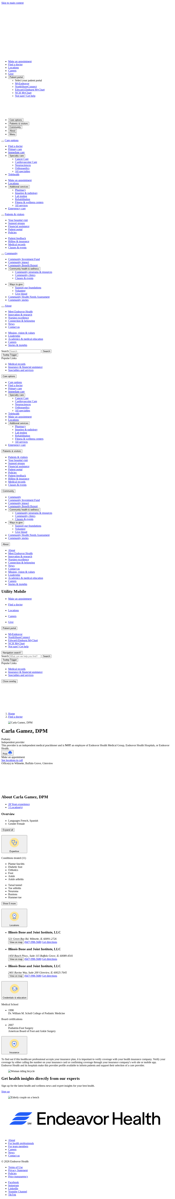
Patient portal (16, 77)
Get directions (49, 942)
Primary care (15, 149)
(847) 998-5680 (32, 942)
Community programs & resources (33, 272)
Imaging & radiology (26, 193)
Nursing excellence (18, 317)
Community (15, 127)
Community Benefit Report (23, 265)
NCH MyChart (23, 92)
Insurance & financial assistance (25, 367)
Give (11, 73)
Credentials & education (14, 997)
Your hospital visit (18, 220)
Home (11, 713)
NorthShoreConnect (26, 86)
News (11, 323)
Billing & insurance (18, 241)
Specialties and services (20, 370)
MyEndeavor (22, 83)
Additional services (19, 186)
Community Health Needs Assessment (29, 296)
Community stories (18, 299)
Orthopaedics (22, 168)
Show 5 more (9, 903)
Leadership (14, 335)
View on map (16, 942)
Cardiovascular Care (26, 162)
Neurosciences (23, 165)
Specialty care (17, 155)
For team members (18, 1146)
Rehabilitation (22, 199)
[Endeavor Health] (87, 113)
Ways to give (16, 284)
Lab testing (21, 196)
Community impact (18, 262)
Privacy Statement (18, 1170)
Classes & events (17, 247)
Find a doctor (15, 64)
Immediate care (16, 152)
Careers (12, 70)
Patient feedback (17, 238)
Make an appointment (20, 61)
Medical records (16, 244)
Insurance (14, 1052)
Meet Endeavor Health (20, 311)
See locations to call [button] (12, 760)
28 (19, 804)
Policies (12, 232)
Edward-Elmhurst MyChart (30, 89)
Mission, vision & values (21, 332)
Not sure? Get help (25, 95)
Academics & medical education (25, 339)
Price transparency (18, 1176)
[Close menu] (2, 141)
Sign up (5, 1091)
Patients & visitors (19, 123)
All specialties (22, 171)
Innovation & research (20, 314)
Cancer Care (22, 159)
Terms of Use (15, 1167)
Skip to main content (12, 2)
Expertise (14, 851)
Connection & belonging (21, 320)
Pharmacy (20, 190)
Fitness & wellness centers (29, 202)
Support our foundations (28, 287)
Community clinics (25, 275)
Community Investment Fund (24, 259)
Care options (16, 120)
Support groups (16, 223)
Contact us (14, 327)
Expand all (8, 830)
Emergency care (17, 208)
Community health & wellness (24, 268)
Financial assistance (18, 226)
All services (21, 205)
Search (5, 351)
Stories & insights (17, 345)
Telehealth (13, 174)
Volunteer (20, 290)
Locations (13, 67)
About (12, 130)
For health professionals (21, 1143)
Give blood (21, 293)
